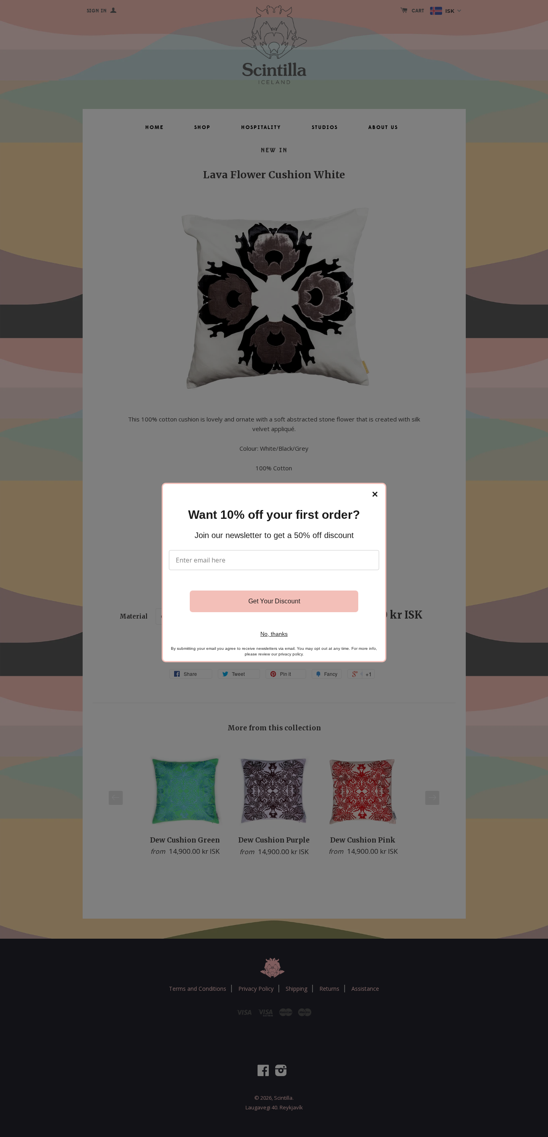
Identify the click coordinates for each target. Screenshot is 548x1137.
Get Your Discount (274, 601)
